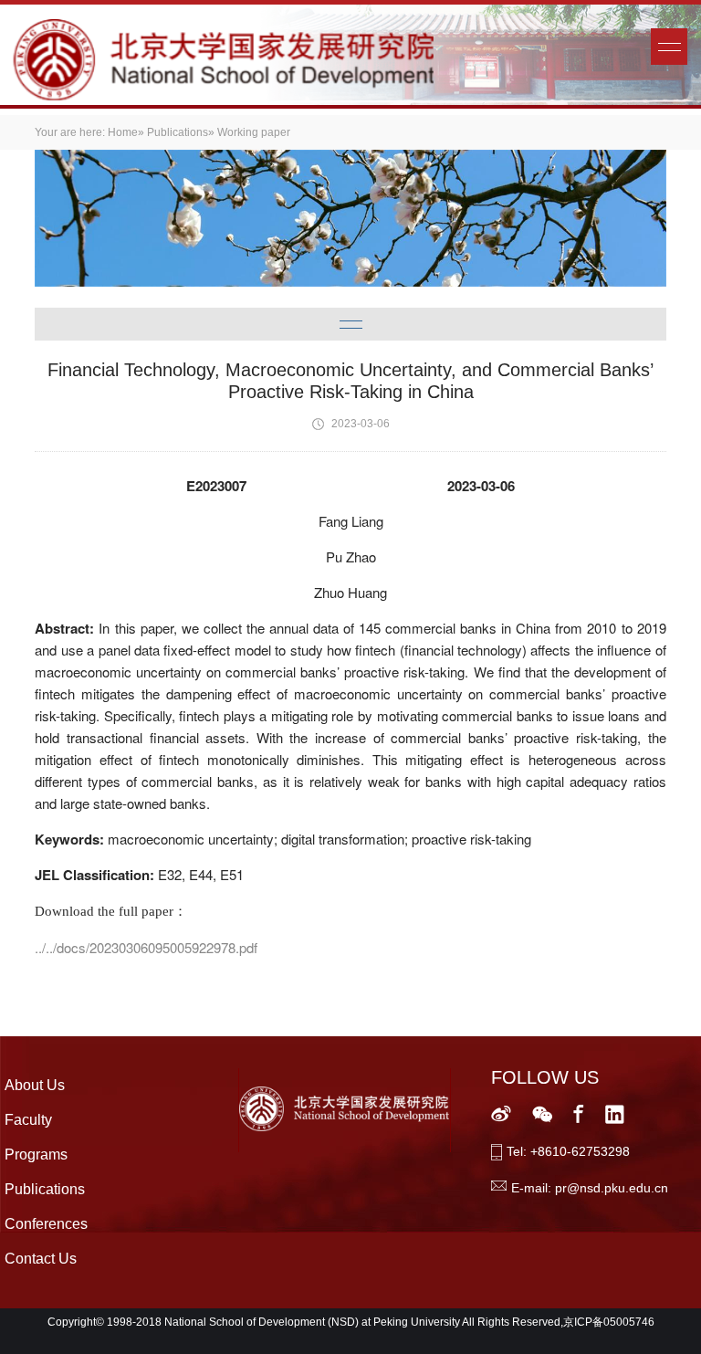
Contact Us (41, 1258)
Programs (36, 1154)
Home (123, 132)
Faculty (28, 1120)
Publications (177, 132)
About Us (35, 1085)
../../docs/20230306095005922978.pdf (146, 947)
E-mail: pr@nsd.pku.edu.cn (589, 1188)
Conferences (46, 1224)
